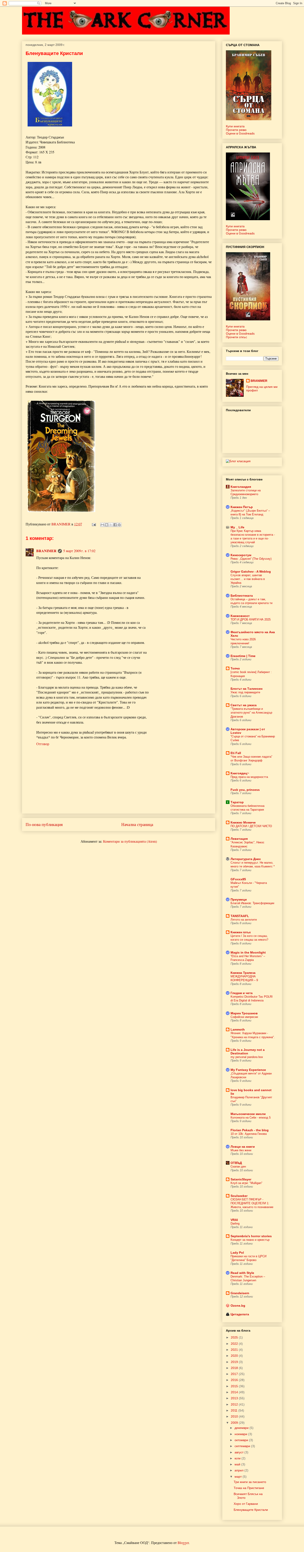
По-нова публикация (44, 824)
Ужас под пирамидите (245, 692)
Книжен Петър (242, 507)
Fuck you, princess (245, 789)
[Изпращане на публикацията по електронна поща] (93, 524)
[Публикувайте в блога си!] (106, 525)
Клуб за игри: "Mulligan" (246, 1183)
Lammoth (238, 1029)
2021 (235, 1349)
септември (243, 1446)
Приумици (239, 899)
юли (238, 1458)
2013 (235, 1398)
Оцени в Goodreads (240, 133)
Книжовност (240, 616)
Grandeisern (240, 1293)
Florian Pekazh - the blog (250, 1130)
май (238, 1464)
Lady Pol (237, 1252)
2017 (235, 1374)
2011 (234, 1410)
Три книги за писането (250, 1482)
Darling (235, 1223)
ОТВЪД (236, 1163)
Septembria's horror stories (251, 1236)
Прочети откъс (236, 337)
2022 (235, 1343)
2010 (235, 1416)
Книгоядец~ (240, 773)
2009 (235, 1422)
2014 (235, 1392)
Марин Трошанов (244, 1013)
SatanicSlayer (241, 1179)
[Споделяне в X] (111, 525)
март (239, 1476)
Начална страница (137, 824)
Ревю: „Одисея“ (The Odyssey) (251, 558)
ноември (241, 1434)
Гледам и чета (242, 993)
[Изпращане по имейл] (102, 525)
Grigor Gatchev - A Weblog (251, 571)
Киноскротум (241, 555)
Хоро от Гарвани (246, 1503)
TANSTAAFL (240, 916)
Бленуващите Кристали (251, 1509)
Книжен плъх (241, 932)
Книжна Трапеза (243, 972)
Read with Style (242, 1273)
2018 (235, 1368)
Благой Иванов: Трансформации (252, 903)
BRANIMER (46, 550)
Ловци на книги (243, 1146)
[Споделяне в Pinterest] (119, 525)
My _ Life (237, 527)
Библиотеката (242, 595)
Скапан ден (238, 1166)
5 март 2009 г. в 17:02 (79, 550)
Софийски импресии (244, 1017)
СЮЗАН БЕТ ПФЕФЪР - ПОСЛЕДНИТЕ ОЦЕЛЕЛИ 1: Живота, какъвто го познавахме (252, 1203)
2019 (235, 1362)
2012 (235, 1404)
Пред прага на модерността (249, 777)
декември (242, 1428)
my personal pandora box (247, 1057)
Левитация (239, 838)
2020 (235, 1355)
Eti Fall (236, 753)
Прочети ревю (236, 130)
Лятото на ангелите (244, 919)
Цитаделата (240, 1314)
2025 (235, 1337)
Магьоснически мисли (248, 1114)
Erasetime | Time (243, 656)
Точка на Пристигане (249, 1488)
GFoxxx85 (238, 879)
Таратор (237, 802)
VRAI (234, 1220)
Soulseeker (239, 1196)
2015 (235, 1386)
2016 (235, 1380)
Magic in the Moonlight (248, 952)
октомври (242, 1440)
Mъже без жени (241, 1150)
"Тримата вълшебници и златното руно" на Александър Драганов (251, 712)
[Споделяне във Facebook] (115, 525)
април (239, 1470)
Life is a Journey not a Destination (248, 1051)
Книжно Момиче (243, 822)
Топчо (235, 668)
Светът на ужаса (244, 705)
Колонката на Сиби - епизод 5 (251, 1117)
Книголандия (241, 486)
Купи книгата (235, 126)
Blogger (183, 1542)
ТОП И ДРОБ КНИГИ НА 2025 (251, 619)
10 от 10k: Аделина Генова (249, 1133)
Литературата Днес (246, 859)
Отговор (42, 743)
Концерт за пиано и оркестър (250, 1239)
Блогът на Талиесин (246, 688)
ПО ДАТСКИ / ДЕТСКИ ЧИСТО (251, 826)
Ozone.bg (238, 1305)
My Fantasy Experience (248, 1070)
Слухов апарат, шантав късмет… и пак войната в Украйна (248, 579)
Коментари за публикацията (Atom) (130, 841)
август (239, 1452)
